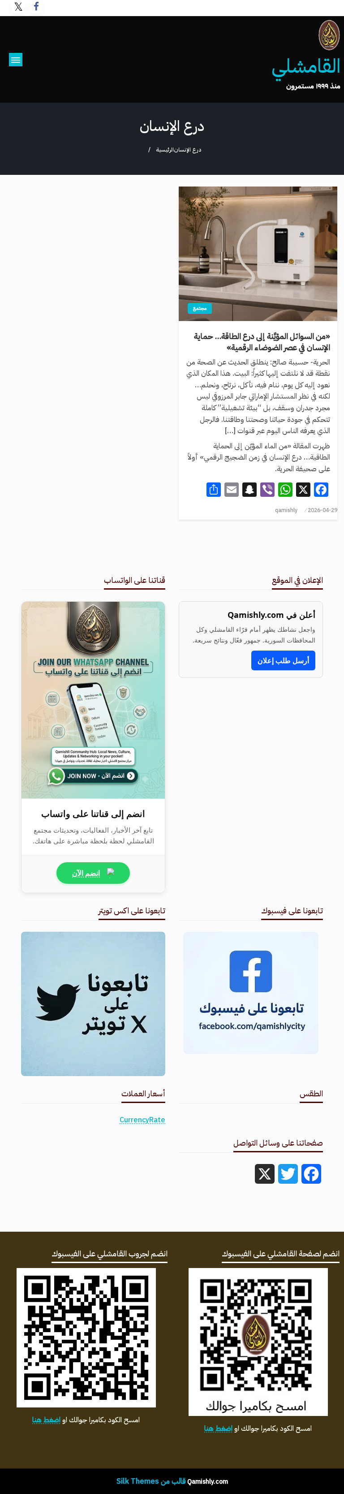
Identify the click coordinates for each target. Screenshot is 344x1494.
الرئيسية (165, 149)
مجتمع (199, 308)
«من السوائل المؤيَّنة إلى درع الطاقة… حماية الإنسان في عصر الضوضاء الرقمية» (262, 341)
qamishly (286, 510)
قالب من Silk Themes (151, 1481)
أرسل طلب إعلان (283, 660)
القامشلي (305, 66)
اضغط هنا (218, 1428)
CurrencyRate (142, 1120)
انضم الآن (86, 873)
